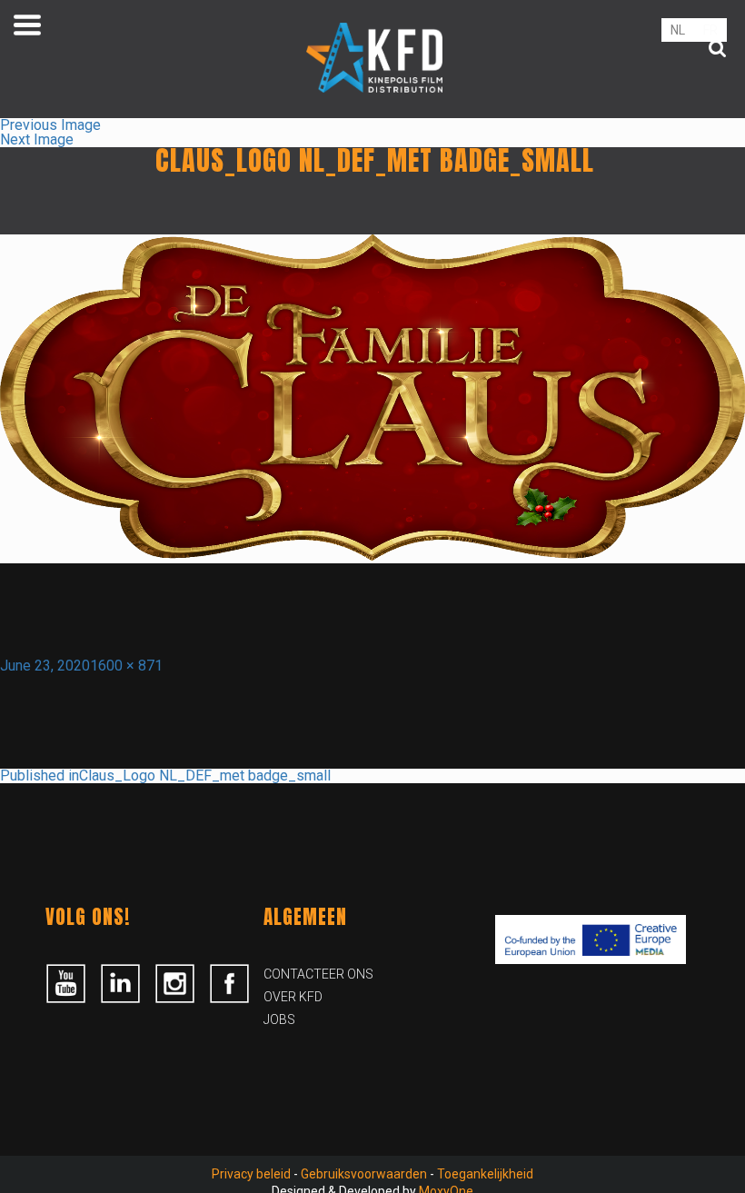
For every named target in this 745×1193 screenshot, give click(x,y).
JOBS (279, 1019)
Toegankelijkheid (485, 1174)
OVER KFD (293, 996)
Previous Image (50, 125)
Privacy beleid (251, 1174)
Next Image (37, 139)
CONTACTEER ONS (318, 974)
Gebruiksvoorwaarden (364, 1174)
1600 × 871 (126, 665)
